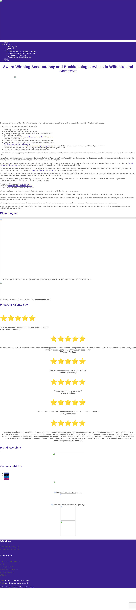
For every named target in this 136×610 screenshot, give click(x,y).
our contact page (24, 184)
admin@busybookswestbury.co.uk (20, 186)
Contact (6, 61)
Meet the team (13, 46)
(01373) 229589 (10, 580)
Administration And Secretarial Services (22, 52)
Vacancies (11, 48)
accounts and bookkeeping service (42, 170)
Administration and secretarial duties (17, 144)
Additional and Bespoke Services (19, 57)
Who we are (8, 44)
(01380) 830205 (23, 580)
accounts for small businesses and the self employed (34, 137)
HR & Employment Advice (17, 55)
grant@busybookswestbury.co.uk (16, 583)
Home (6, 43)
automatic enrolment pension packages (39, 146)
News (6, 59)
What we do (8, 50)
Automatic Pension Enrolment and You (21, 53)
